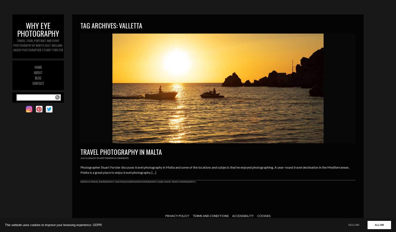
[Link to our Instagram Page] (29, 109)
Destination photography (142, 182)
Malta (167, 182)
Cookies (264, 216)
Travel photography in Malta (121, 152)
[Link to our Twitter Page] (49, 109)
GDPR (97, 225)
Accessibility (243, 216)
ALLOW (379, 225)
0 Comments (121, 158)
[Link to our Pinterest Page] (39, 109)
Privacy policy (177, 216)
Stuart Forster (105, 158)
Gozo (160, 182)
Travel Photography (102, 182)
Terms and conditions (211, 216)
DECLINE (353, 225)
